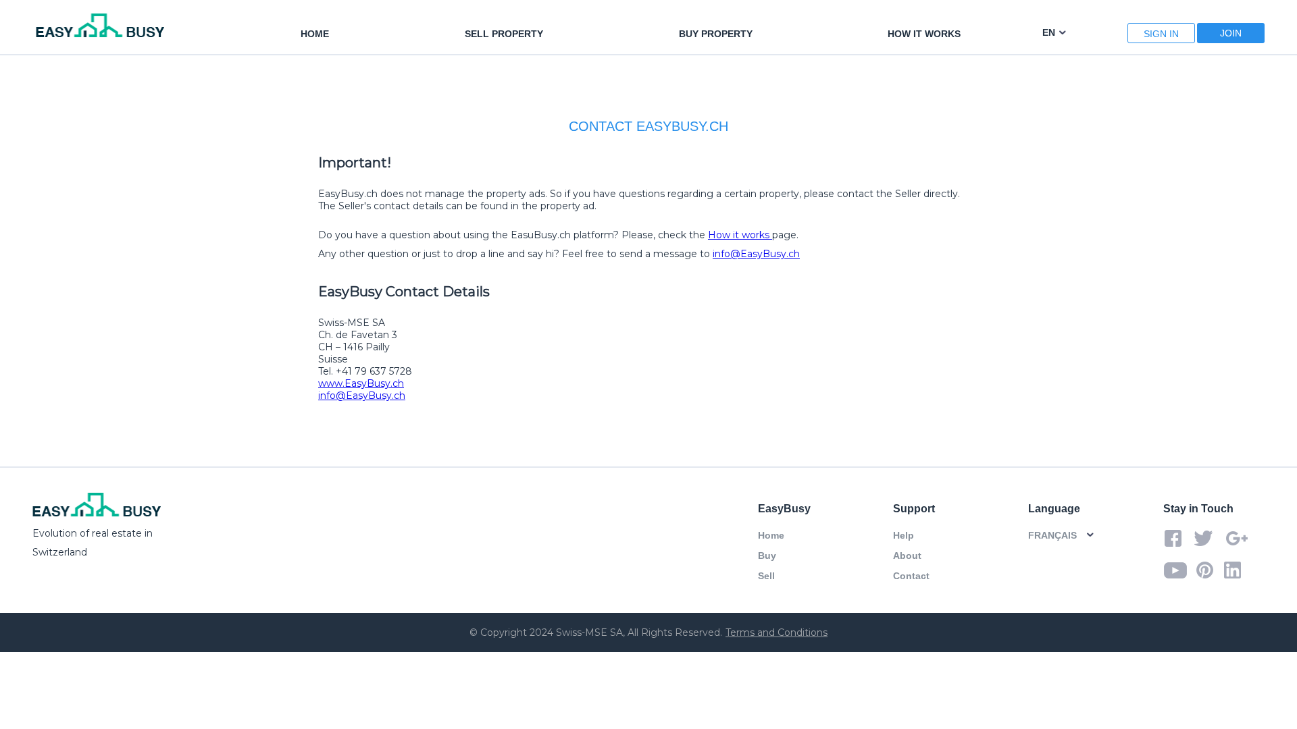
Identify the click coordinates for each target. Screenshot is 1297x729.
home (315, 33)
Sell (766, 575)
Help (903, 535)
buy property (716, 33)
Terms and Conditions (777, 632)
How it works (924, 33)
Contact (911, 575)
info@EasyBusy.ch (756, 254)
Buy (767, 555)
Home (771, 535)
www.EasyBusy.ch (361, 383)
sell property (504, 33)
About (907, 555)
